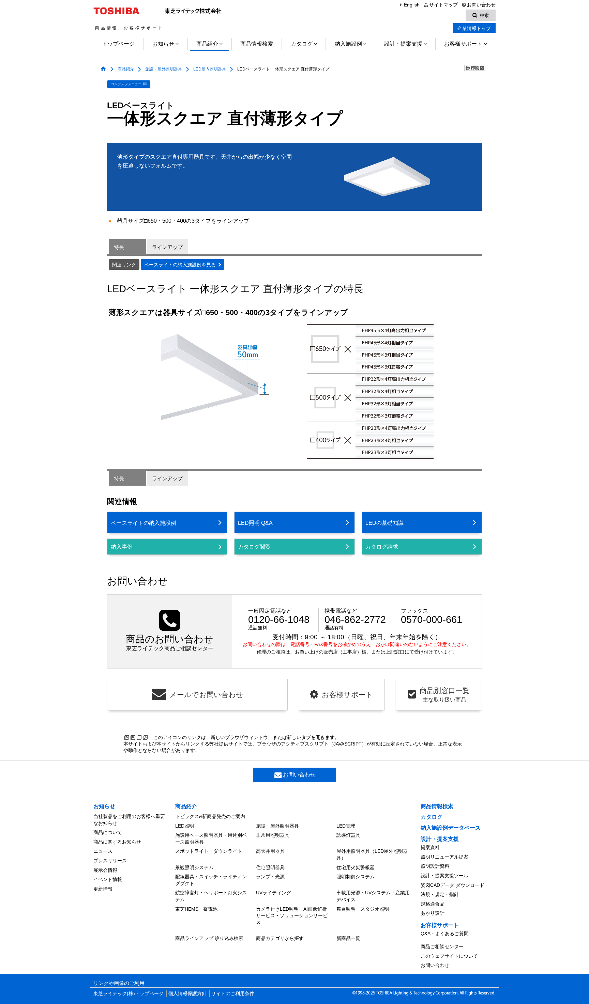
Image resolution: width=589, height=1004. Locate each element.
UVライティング (273, 892)
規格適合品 (432, 904)
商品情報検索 (256, 44)
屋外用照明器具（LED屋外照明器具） (372, 854)
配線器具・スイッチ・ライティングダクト (211, 880)
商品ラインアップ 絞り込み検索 (209, 938)
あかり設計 (432, 913)
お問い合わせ (481, 4)
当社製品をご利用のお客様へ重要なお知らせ (129, 820)
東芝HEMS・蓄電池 (196, 909)
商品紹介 (207, 44)
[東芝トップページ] (117, 11)
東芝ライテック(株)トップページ (128, 993)
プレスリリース (110, 860)
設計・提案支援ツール (444, 875)
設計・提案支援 (403, 44)
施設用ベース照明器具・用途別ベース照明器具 (211, 838)
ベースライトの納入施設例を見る (180, 264)
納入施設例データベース (451, 828)
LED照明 (184, 826)
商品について (107, 832)
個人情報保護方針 (187, 993)
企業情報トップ (474, 28)
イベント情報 (107, 879)
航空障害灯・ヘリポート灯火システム (211, 896)
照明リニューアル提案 (444, 857)
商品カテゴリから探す (280, 938)
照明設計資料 (435, 866)
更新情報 (102, 889)
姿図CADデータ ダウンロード (452, 885)
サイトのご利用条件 (232, 993)
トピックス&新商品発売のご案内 (210, 816)
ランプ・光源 (270, 876)
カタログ (302, 44)
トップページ (118, 44)
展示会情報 (105, 870)
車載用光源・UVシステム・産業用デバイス (373, 896)
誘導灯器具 (348, 835)
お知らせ (163, 44)
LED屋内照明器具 (209, 69)
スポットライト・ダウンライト (208, 851)
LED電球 (345, 826)
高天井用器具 (270, 851)
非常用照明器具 (272, 835)
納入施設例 (348, 44)
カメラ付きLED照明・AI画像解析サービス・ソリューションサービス (292, 915)
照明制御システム (355, 876)
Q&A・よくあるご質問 (445, 933)
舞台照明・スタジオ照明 (362, 909)
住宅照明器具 (270, 867)
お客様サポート (463, 44)
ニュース (102, 851)
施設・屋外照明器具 (163, 69)
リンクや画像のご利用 (119, 983)
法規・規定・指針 (440, 894)
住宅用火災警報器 (355, 867)
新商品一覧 (348, 938)
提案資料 (430, 847)
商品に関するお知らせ (117, 842)
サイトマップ (443, 4)
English (412, 4)
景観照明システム (194, 867)
